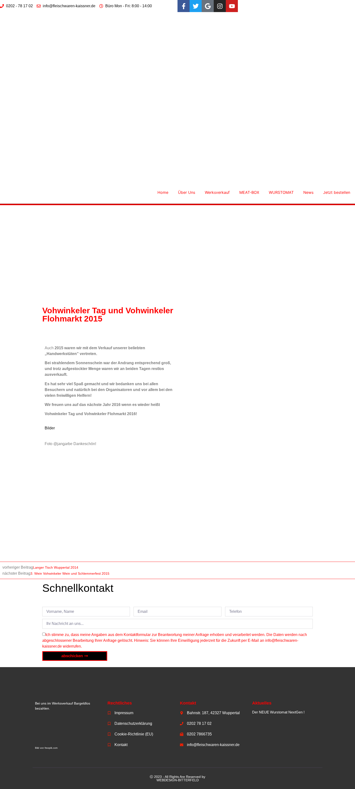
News (308, 192)
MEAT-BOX (249, 192)
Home (162, 192)
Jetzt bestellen (336, 192)
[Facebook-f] (184, 6)
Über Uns (186, 192)
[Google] (208, 6)
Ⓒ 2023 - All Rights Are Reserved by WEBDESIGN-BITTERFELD (177, 778)
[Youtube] (232, 6)
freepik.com (51, 748)
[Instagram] (220, 6)
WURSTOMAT (281, 192)
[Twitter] (196, 6)
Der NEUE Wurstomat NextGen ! (278, 712)
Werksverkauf (217, 192)
